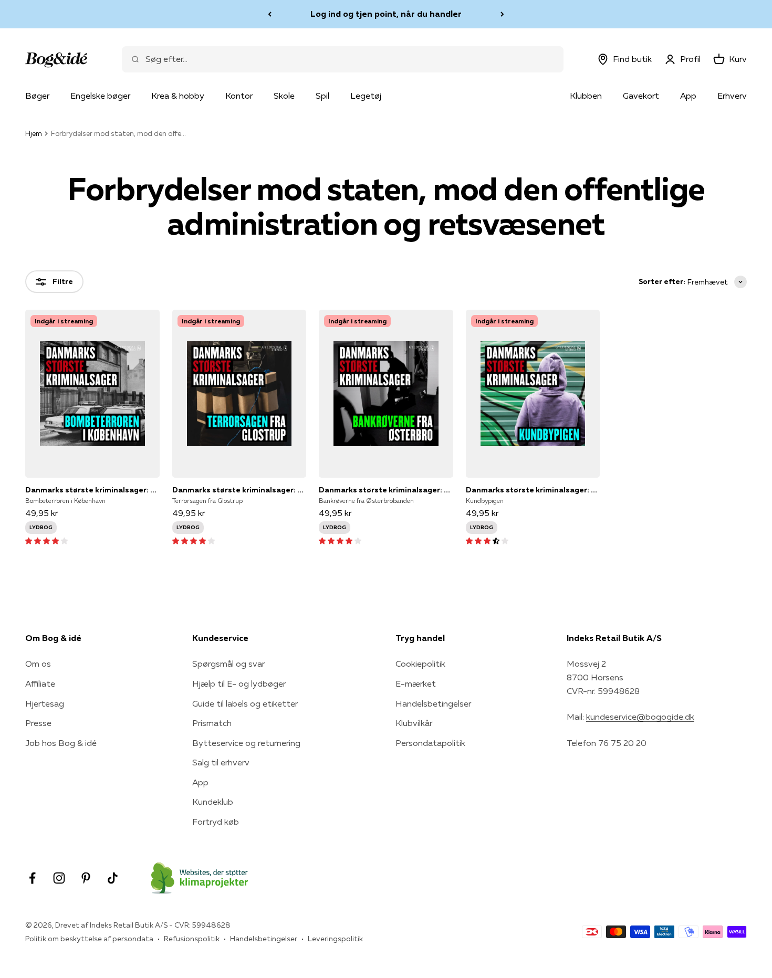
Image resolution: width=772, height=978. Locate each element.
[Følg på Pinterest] (86, 878)
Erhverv (732, 95)
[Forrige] (270, 14)
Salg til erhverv (220, 762)
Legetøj (365, 95)
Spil (322, 95)
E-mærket (415, 683)
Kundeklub (212, 801)
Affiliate (40, 683)
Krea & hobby (177, 95)
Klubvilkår (413, 723)
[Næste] (502, 14)
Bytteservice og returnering (246, 743)
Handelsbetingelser (433, 703)
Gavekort (641, 95)
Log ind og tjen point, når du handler (386, 13)
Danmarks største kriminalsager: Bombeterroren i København (92, 490)
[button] (46, 540)
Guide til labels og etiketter (245, 703)
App (688, 95)
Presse (38, 723)
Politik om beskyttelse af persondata (89, 938)
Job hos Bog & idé (61, 743)
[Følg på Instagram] (59, 878)
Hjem (33, 133)
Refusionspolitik (192, 938)
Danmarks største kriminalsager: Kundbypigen (533, 490)
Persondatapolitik (430, 743)
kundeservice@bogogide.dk (640, 716)
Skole (284, 95)
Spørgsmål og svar (228, 663)
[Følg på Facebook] (32, 878)
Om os (38, 663)
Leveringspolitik (335, 938)
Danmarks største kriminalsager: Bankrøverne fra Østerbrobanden (386, 490)
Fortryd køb (215, 821)
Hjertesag (44, 703)
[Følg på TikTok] (113, 878)
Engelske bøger (100, 95)
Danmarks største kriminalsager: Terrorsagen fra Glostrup (239, 490)
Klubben (586, 95)
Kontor (239, 95)
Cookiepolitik (420, 663)
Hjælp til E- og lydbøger (239, 683)
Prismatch (212, 723)
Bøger (37, 95)
